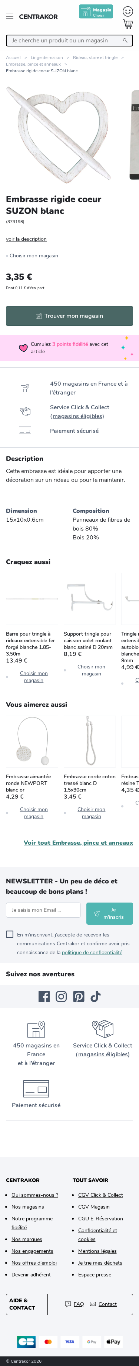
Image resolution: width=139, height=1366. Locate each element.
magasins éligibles (77, 416)
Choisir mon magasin (34, 255)
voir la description (26, 239)
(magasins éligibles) (103, 1054)
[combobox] (69, 40)
